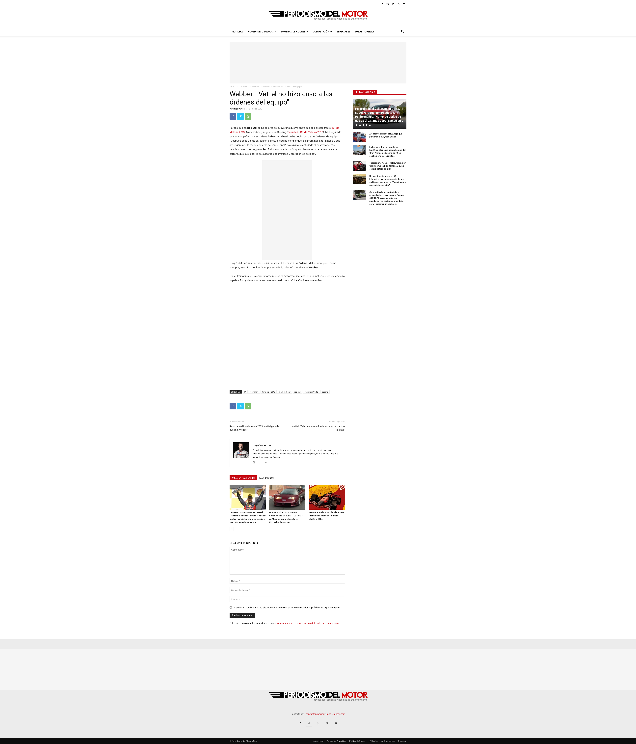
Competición (321, 31)
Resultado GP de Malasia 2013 (305, 132)
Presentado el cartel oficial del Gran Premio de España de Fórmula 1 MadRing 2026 (326, 515)
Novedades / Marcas (261, 31)
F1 (245, 392)
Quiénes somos (388, 741)
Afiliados (374, 741)
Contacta (402, 741)
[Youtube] (403, 3)
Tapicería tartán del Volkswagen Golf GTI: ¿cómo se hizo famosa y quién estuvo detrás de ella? (387, 166)
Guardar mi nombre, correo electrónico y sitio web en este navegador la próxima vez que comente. (286, 607)
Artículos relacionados (243, 478)
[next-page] (237, 529)
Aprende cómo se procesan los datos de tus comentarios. (308, 623)
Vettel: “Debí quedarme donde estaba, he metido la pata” (318, 428)
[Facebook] (382, 3)
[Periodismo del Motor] (318, 17)
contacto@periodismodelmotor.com (325, 714)
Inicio (232, 86)
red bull (297, 392)
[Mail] (267, 463)
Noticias (237, 31)
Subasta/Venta (364, 31)
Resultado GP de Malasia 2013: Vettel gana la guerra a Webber (254, 428)
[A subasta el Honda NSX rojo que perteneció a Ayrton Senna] (359, 137)
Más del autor (266, 478)
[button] (402, 31)
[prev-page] (232, 529)
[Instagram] (387, 3)
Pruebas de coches (293, 31)
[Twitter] (398, 3)
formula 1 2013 (268, 392)
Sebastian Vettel (311, 392)
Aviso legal (318, 741)
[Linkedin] (393, 3)
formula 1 (254, 392)
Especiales (343, 31)
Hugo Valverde (240, 108)
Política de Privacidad (336, 741)
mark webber (285, 392)
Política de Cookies (358, 741)
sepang (325, 392)
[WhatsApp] (248, 116)
